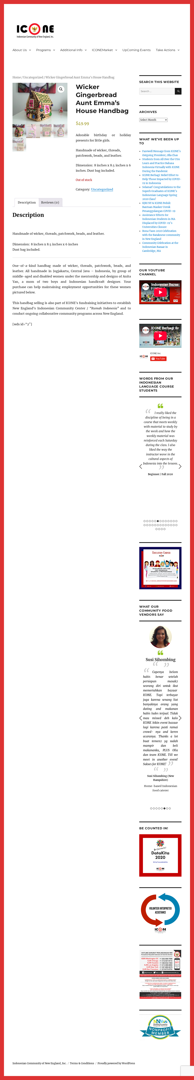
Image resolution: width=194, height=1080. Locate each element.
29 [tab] (162, 529)
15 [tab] (147, 525)
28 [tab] (159, 529)
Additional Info (71, 50)
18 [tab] (155, 525)
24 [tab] (171, 525)
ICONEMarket (102, 50)
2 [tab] (147, 521)
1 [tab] (145, 521)
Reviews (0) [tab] (50, 202)
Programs (43, 50)
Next (180, 466)
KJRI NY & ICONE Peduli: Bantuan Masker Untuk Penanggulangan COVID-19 (158, 207)
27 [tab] (156, 529)
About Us (20, 50)
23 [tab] (168, 525)
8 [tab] (163, 521)
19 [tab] (158, 525)
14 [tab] (145, 525)
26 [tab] (176, 525)
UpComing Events (136, 50)
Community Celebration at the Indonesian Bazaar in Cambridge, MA (160, 247)
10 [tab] (168, 521)
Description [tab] (27, 202)
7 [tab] (160, 521)
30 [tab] (164, 529)
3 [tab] (150, 521)
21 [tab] (163, 525)
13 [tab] (176, 521)
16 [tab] (150, 525)
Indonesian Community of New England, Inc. (39, 1063)
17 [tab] (152, 525)
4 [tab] (152, 521)
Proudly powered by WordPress (116, 1063)
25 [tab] (174, 525)
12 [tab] (174, 521)
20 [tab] (160, 525)
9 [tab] (166, 521)
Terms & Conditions (82, 1063)
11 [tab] (171, 521)
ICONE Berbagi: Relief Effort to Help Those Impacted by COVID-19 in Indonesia (161, 179)
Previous (140, 466)
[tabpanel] (160, 708)
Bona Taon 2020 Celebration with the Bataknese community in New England (161, 235)
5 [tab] (155, 521)
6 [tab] (158, 521)
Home (17, 77)
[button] (61, 89)
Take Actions (165, 50)
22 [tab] (166, 525)
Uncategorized (33, 77)
